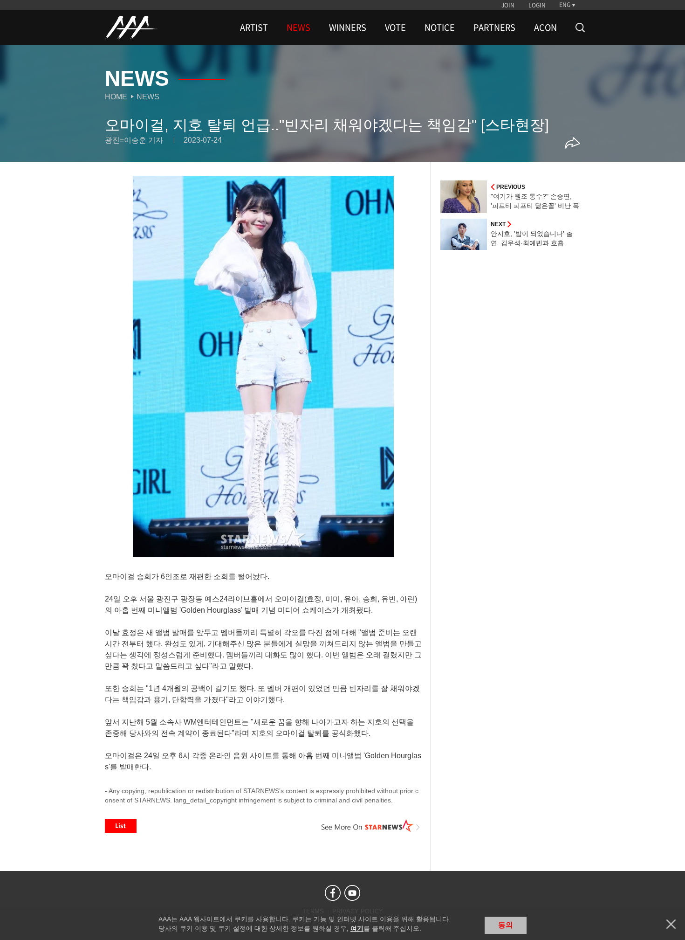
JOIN (507, 5)
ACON (545, 27)
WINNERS (347, 27)
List (121, 826)
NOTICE (440, 27)
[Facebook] (333, 893)
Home (116, 97)
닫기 (671, 924)
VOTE (395, 27)
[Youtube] (352, 893)
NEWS (298, 27)
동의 (505, 925)
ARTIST (254, 27)
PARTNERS (494, 27)
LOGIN (537, 5)
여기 (356, 928)
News (148, 97)
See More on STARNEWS (371, 826)
